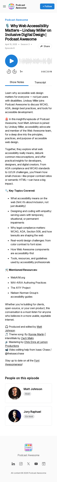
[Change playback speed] (21, 71)
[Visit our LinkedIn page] (13, 463)
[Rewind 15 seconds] (9, 71)
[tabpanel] (28, 230)
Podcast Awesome (21, 6)
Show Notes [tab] (17, 82)
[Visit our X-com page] (28, 463)
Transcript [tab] (40, 82)
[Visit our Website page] (43, 463)
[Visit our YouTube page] (36, 463)
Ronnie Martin (36, 334)
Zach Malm (27, 338)
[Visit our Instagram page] (20, 463)
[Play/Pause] (11, 61)
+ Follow (47, 6)
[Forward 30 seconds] (14, 71)
